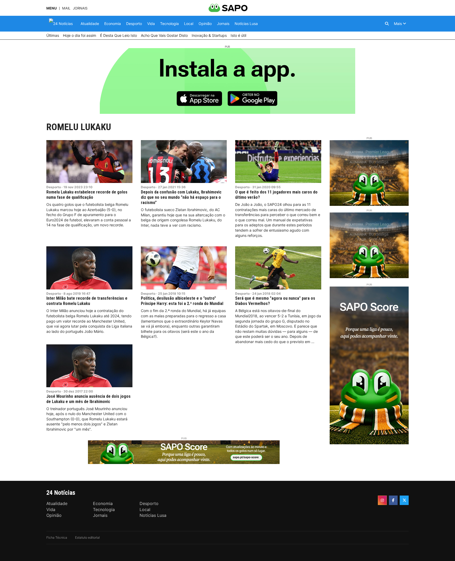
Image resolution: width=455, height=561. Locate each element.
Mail (66, 8)
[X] (404, 500)
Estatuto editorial (87, 537)
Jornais (80, 8)
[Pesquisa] (386, 24)
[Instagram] (382, 500)
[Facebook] (393, 500)
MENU (51, 8)
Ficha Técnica (56, 537)
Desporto (53, 187)
